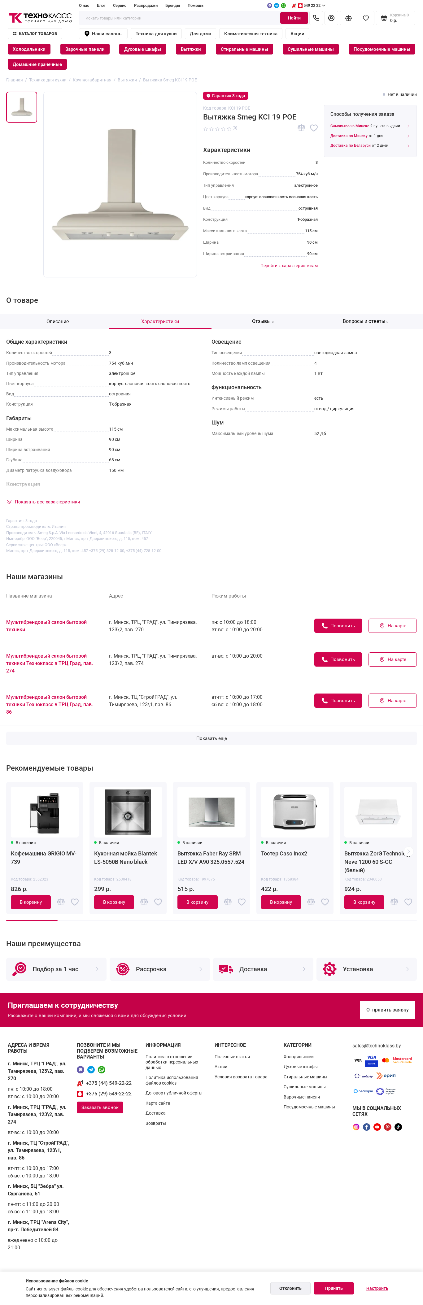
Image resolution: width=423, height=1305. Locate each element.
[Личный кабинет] (331, 18)
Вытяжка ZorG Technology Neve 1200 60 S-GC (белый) (378, 861)
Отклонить (290, 1288)
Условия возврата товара (241, 1076)
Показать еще (211, 738)
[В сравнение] (301, 128)
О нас (84, 5)
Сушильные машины (311, 49)
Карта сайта (158, 1103)
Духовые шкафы (142, 49)
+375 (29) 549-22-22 (109, 1094)
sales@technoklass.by (376, 1046)
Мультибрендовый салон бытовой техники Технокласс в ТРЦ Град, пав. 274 (49, 663)
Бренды (172, 5)
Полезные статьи (232, 1056)
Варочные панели (85, 49)
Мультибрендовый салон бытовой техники (46, 626)
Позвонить (342, 626)
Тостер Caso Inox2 (284, 853)
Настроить (377, 1288)
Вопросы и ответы (365, 321)
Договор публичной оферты (174, 1092)
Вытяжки (191, 49)
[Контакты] (316, 18)
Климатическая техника (250, 34)
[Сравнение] (348, 18)
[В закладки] (314, 128)
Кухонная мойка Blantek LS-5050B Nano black (125, 857)
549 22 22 (312, 5)
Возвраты (156, 1123)
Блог (101, 5)
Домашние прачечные (37, 64)
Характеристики (160, 321)
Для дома (200, 34)
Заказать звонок (100, 1107)
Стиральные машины (244, 49)
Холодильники (29, 49)
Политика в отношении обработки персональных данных (172, 1062)
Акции (297, 34)
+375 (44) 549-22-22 (109, 1083)
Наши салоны (107, 34)
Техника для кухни (156, 34)
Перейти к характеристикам (289, 265)
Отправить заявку (387, 1010)
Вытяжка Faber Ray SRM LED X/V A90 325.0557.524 (210, 857)
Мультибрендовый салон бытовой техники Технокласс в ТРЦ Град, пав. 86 (49, 704)
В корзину (31, 902)
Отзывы (263, 321)
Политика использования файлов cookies (172, 1080)
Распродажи (146, 5)
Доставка (156, 1113)
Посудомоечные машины (382, 49)
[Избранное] (365, 18)
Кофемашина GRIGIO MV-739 (43, 857)
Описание (57, 321)
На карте (397, 626)
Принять (334, 1288)
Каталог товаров (38, 33)
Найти (294, 17)
